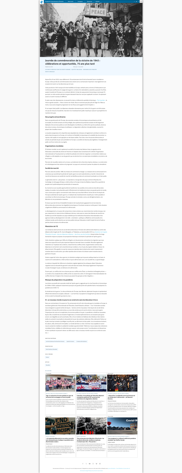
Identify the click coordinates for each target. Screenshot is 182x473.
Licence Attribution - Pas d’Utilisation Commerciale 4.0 (119, 468)
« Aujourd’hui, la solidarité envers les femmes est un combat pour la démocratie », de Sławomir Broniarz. (122, 392)
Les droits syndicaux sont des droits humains (55, 341)
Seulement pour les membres (141, 1)
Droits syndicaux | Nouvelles (51, 349)
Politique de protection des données (95, 470)
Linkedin (100, 464)
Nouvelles (48, 365)
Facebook (83, 464)
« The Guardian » (101, 100)
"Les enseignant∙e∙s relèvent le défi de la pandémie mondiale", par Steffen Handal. (122, 433)
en (134, 1)
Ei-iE (42, 2)
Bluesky (96, 464)
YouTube (90, 464)
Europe (47, 357)
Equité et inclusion (70, 341)
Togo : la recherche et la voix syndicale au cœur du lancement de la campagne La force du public (60, 389)
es (138, 1)
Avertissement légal (84, 470)
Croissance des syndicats (82, 341)
